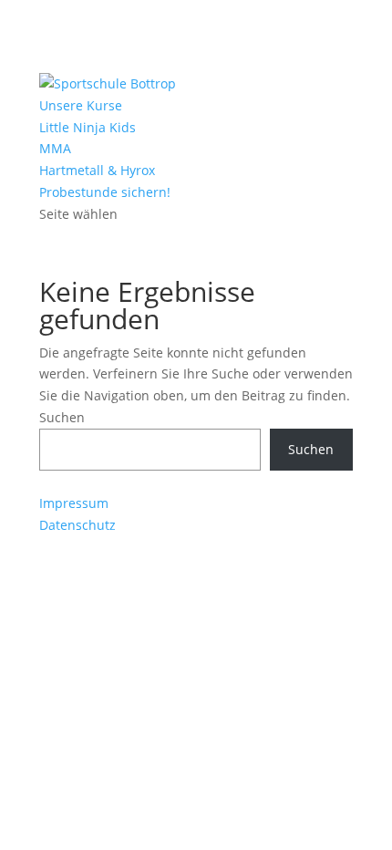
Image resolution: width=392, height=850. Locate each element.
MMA (55, 148)
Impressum (73, 503)
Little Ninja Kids (87, 127)
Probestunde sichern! (104, 192)
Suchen (62, 417)
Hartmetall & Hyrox (97, 170)
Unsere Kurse (80, 105)
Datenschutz (77, 525)
